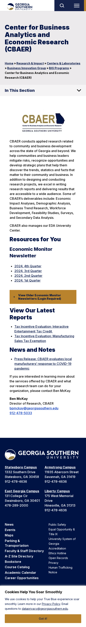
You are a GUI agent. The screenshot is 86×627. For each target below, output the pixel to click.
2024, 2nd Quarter (28, 276)
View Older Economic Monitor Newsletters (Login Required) (39, 297)
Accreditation (57, 548)
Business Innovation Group (26, 68)
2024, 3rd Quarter (28, 271)
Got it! (43, 618)
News (9, 524)
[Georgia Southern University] (19, 6)
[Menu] (77, 5)
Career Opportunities (22, 578)
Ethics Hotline (57, 553)
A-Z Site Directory (19, 556)
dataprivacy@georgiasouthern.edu (45, 608)
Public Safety (57, 524)
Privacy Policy (51, 604)
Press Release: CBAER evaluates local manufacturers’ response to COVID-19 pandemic (43, 363)
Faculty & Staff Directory (24, 551)
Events (10, 530)
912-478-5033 (21, 413)
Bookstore (13, 562)
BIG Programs (59, 68)
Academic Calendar (20, 573)
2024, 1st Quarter (27, 280)
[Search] (61, 5)
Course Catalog (17, 567)
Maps (9, 535)
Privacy (53, 562)
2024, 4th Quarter (27, 266)
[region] (43, 606)
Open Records (58, 558)
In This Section (20, 90)
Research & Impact (30, 63)
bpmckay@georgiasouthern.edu (34, 408)
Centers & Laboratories (63, 63)
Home (9, 63)
